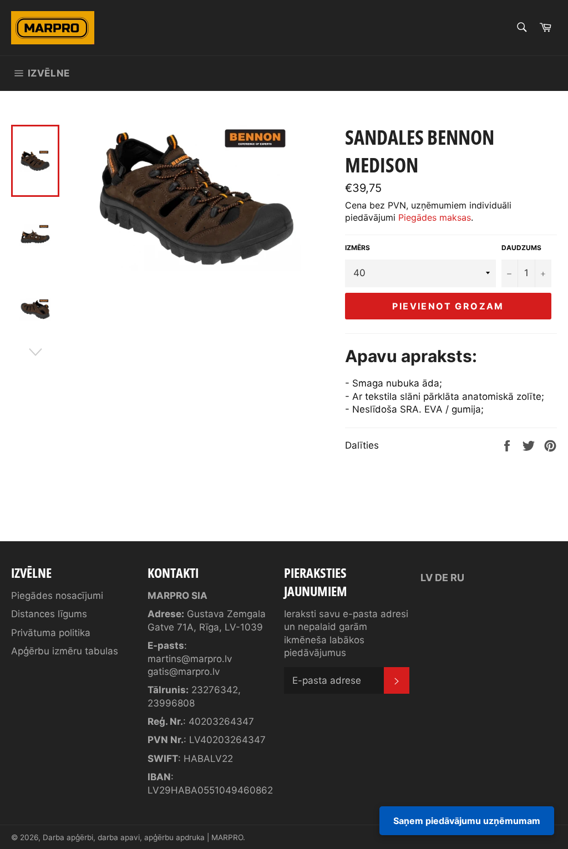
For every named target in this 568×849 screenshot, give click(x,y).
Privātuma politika (50, 632)
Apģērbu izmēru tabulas (64, 651)
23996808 (171, 703)
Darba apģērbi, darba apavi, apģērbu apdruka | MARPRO (143, 837)
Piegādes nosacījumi (57, 595)
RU (457, 577)
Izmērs (357, 247)
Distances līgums (49, 613)
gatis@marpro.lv (184, 671)
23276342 (214, 689)
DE (441, 577)
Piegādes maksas (434, 217)
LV (426, 577)
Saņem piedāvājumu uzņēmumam (466, 820)
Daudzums (521, 247)
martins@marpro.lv (190, 658)
